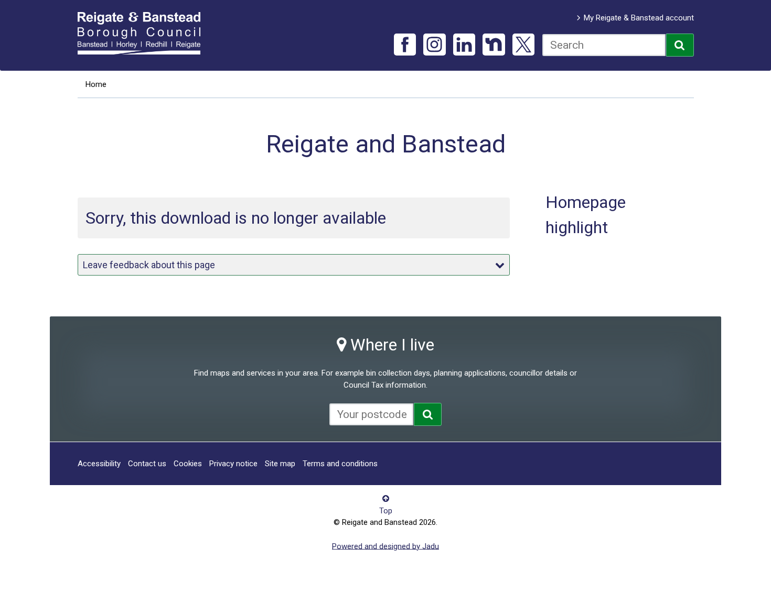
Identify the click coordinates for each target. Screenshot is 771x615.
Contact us (147, 463)
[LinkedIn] (464, 45)
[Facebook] (405, 45)
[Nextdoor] (494, 45)
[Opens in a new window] (428, 414)
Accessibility (99, 463)
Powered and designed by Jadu (385, 546)
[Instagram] (434, 45)
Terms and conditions (340, 463)
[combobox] (604, 45)
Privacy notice (233, 463)
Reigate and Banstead (144, 33)
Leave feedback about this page (149, 264)
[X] (523, 45)
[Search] (680, 45)
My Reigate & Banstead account (639, 18)
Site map (280, 463)
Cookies (188, 463)
